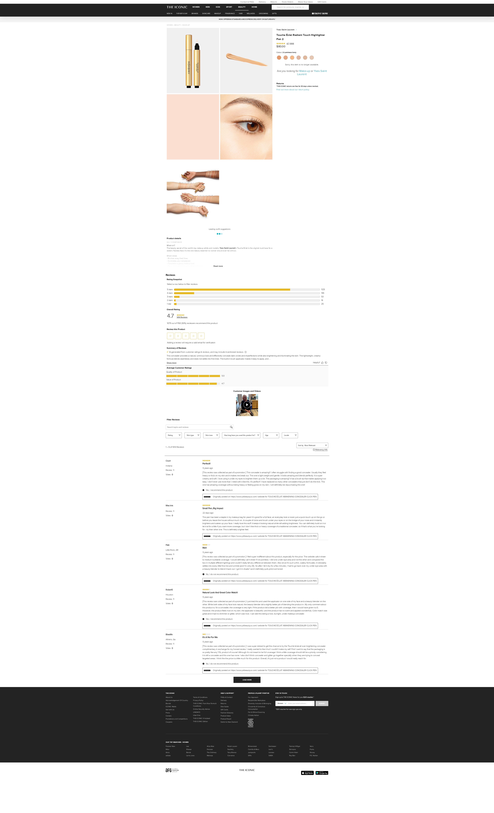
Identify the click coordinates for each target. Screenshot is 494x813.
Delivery (262, 2)
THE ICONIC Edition (200, 721)
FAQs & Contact (226, 697)
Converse (231, 755)
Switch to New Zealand (229, 722)
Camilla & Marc (253, 749)
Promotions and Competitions (177, 719)
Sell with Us (170, 710)
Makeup (210, 755)
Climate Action (253, 715)
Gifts (250, 755)
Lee (187, 746)
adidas (168, 755)
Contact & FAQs (247, 2)
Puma (312, 749)
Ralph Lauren (232, 746)
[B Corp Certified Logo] (260, 723)
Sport (229, 7)
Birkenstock (252, 746)
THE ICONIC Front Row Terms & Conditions (204, 705)
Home (254, 7)
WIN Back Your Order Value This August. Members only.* (247, 19)
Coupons (169, 722)
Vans (311, 746)
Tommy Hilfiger (294, 746)
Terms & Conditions (200, 697)
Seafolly (230, 749)
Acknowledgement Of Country (177, 700)
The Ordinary (212, 752)
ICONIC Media (171, 706)
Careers (169, 716)
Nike (167, 749)
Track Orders (287, 2)
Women (196, 7)
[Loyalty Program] (320, 13)
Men (208, 7)
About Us (169, 697)
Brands (168, 703)
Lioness (271, 752)
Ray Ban (292, 755)
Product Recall (226, 719)
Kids (218, 7)
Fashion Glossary (227, 713)
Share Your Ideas (305, 2)
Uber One (196, 715)
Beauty (241, 7)
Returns (273, 2)
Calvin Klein (293, 752)
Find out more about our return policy (292, 90)
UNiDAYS (196, 712)
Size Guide (225, 706)
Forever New (170, 746)
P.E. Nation (314, 755)
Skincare (292, 749)
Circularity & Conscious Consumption (256, 708)
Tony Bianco (231, 752)
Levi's (271, 749)
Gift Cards (321, 2)
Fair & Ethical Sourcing (256, 712)
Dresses (210, 749)
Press (168, 713)
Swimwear (272, 746)
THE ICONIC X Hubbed (201, 718)
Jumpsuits (251, 752)
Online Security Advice (201, 709)
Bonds (188, 752)
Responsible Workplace (256, 700)
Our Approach (253, 697)
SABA (271, 755)
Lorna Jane (190, 755)
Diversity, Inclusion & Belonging (259, 703)
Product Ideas (226, 716)
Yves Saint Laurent (285, 30)
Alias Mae (210, 746)
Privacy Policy (198, 700)
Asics (168, 752)
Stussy (312, 752)
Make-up (186, 25)
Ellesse (189, 749)
